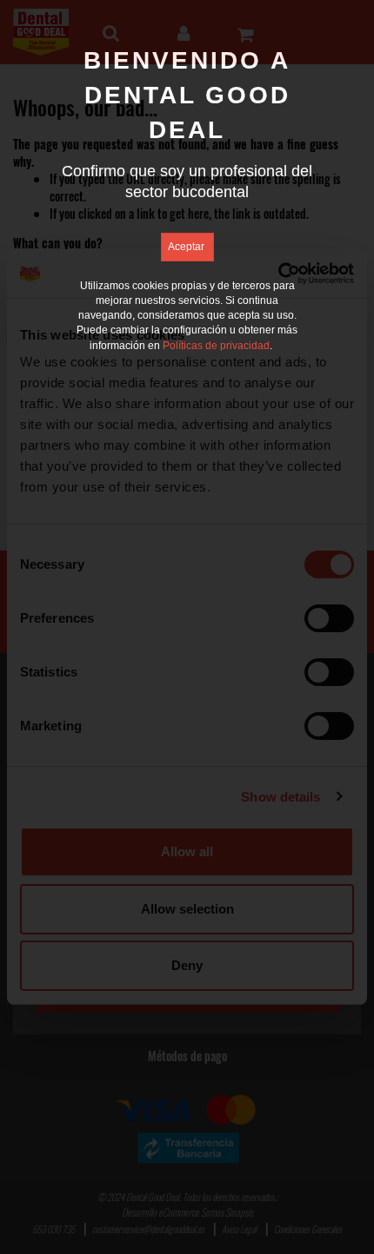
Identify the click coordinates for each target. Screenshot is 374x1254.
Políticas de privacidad (216, 346)
